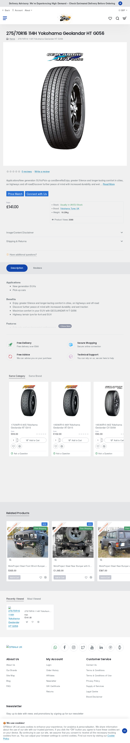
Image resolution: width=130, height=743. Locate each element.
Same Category (17, 375)
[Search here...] (117, 18)
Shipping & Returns (16, 241)
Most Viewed (34, 598)
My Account (54, 659)
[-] (17, 441)
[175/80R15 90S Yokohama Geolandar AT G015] (29, 401)
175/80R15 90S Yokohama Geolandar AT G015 (24, 426)
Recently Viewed (15, 598)
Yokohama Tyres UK (69, 208)
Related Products (17, 513)
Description (17, 268)
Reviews (37, 268)
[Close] (120, 3)
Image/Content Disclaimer (20, 232)
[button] (33, 440)
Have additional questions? (23, 254)
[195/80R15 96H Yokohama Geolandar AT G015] (71, 401)
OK (124, 730)
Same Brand (35, 375)
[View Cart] (124, 18)
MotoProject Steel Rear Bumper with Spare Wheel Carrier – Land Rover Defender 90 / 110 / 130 (73, 566)
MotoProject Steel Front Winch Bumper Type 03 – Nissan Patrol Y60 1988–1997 (27, 566)
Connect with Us (37, 194)
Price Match (15, 194)
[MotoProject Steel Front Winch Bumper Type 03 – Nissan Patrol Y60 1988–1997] (27, 542)
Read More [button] (109, 184)
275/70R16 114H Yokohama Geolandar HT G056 (38, 611)
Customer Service (98, 659)
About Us (12, 659)
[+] (17, 439)
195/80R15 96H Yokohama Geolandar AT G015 (66, 426)
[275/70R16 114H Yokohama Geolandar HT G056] (15, 617)
